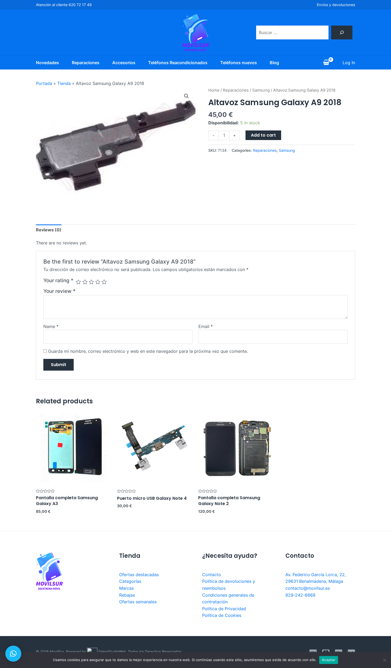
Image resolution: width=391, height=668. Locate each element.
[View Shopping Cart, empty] (326, 62)
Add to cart (263, 135)
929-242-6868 (300, 595)
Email (205, 326)
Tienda (64, 83)
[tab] (48, 230)
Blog (274, 62)
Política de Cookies (221, 615)
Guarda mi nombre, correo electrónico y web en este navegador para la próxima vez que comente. (148, 351)
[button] (13, 654)
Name (51, 326)
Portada (44, 83)
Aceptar (328, 660)
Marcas (126, 588)
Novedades (47, 62)
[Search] (341, 32)
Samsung (261, 90)
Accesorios (123, 62)
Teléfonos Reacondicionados (177, 62)
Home (213, 90)
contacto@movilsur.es (307, 588)
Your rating (58, 280)
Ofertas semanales (138, 601)
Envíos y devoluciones (336, 4)
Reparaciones (85, 62)
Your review (59, 291)
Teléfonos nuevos (238, 62)
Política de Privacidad (224, 608)
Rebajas (127, 595)
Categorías (130, 581)
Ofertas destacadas (139, 574)
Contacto (211, 574)
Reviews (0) (48, 229)
